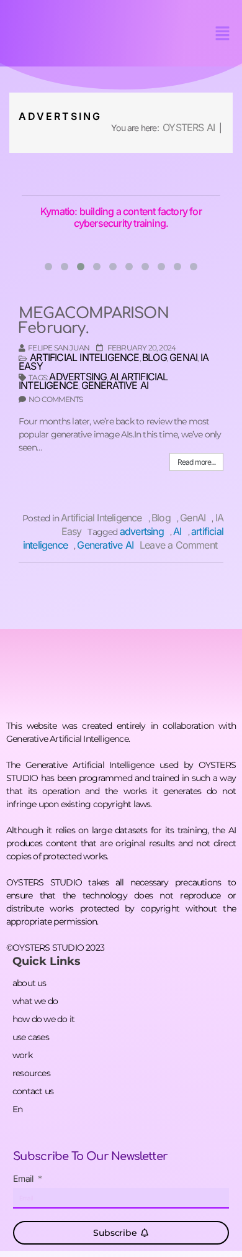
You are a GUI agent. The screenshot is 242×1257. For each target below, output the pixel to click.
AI (114, 376)
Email (24, 1178)
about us (29, 983)
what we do (35, 1001)
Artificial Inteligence (84, 357)
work (22, 1055)
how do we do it (43, 1019)
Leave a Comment (181, 545)
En (17, 1109)
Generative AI (115, 385)
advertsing (78, 376)
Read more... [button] (196, 462)
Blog (154, 357)
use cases (30, 1037)
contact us (32, 1091)
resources (31, 1073)
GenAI (183, 357)
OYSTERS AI (189, 127)
